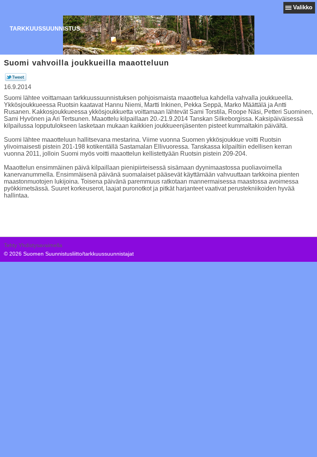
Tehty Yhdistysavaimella (33, 245)
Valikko (302, 7)
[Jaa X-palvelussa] (15, 79)
